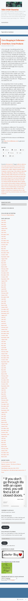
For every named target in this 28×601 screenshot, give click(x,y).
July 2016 (3, 348)
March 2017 (4, 332)
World (23, 198)
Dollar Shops (9, 179)
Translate (12, 587)
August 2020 (4, 265)
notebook (6, 190)
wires (21, 198)
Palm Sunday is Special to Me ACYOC (10, 475)
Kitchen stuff (7, 188)
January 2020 (4, 277)
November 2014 (5, 389)
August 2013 (4, 419)
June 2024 (3, 239)
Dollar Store (15, 179)
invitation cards (18, 186)
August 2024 (4, 235)
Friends (21, 181)
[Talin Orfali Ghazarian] (14, 4)
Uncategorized (9, 171)
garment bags (4, 183)
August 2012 (4, 443)
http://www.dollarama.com (11, 148)
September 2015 (5, 368)
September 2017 (5, 320)
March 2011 (4, 463)
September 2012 (5, 441)
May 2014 (3, 401)
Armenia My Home (5, 473)
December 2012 (5, 435)
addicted (19, 171)
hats (24, 185)
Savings (14, 193)
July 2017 (3, 324)
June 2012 (3, 447)
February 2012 (4, 455)
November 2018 (5, 304)
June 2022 (3, 245)
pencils (17, 192)
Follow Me (5, 534)
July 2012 (3, 445)
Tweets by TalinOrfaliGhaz (7, 222)
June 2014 (3, 399)
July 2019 (3, 290)
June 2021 (3, 253)
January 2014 (4, 409)
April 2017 (3, 330)
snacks (19, 195)
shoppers (3, 195)
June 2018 (3, 308)
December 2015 (5, 362)
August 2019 (4, 288)
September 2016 (5, 344)
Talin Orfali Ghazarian (10, 10)
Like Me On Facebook (7, 215)
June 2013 (3, 423)
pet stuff (24, 192)
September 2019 (5, 286)
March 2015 (4, 380)
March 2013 (4, 429)
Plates (2, 193)
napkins (23, 188)
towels (6, 198)
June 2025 (3, 229)
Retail (11, 193)
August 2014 (4, 395)
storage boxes (9, 197)
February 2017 (4, 334)
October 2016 (4, 342)
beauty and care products (9, 173)
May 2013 (3, 425)
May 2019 (3, 294)
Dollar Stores (22, 179)
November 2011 (5, 461)
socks (22, 195)
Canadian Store (4, 176)
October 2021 (4, 251)
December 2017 (5, 316)
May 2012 (3, 449)
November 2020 (5, 259)
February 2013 (4, 431)
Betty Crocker (19, 173)
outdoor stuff (7, 192)
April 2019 (3, 296)
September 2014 (5, 393)
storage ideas (15, 197)
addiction (23, 171)
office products (12, 190)
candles (10, 176)
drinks (7, 181)
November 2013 (5, 413)
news (2, 190)
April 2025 (3, 233)
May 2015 (3, 376)
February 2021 (4, 257)
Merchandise (15, 188)
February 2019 (4, 300)
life (10, 188)
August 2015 (4, 370)
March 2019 (4, 298)
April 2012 (3, 451)
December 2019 (5, 279)
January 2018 (4, 314)
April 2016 (3, 354)
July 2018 (3, 306)
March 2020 (4, 273)
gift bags (10, 183)
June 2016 (3, 350)
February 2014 (4, 407)
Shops (12, 195)
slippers (15, 195)
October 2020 (4, 261)
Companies (3, 178)
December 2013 (5, 411)
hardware (21, 185)
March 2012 (4, 453)
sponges (3, 197)
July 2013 (3, 421)
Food (18, 181)
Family (11, 181)
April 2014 (3, 403)
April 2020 (3, 271)
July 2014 (3, 397)
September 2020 (5, 263)
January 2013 (4, 433)
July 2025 (3, 227)
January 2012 (4, 457)
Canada (23, 174)
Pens (20, 192)
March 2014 (4, 405)
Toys (9, 198)
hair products (4, 185)
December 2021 (5, 247)
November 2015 (5, 364)
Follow (4, 550)
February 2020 (4, 275)
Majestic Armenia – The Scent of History (11, 471)
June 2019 (3, 292)
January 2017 (4, 336)
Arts (2, 173)
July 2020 (3, 267)
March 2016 (4, 356)
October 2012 (4, 439)
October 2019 (4, 284)
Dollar (5, 179)
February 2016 (4, 358)
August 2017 (4, 322)
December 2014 (5, 387)
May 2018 (3, 310)
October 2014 (4, 391)
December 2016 (5, 338)
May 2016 (3, 352)
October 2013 (4, 415)
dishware (19, 178)
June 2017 (3, 326)
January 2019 (4, 302)
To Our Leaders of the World (8, 469)
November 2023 (5, 241)
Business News (17, 174)
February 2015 (4, 382)
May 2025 (3, 231)
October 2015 (4, 366)
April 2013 (3, 427)
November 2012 (5, 437)
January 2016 (4, 360)
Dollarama (3, 181)
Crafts (15, 178)
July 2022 (3, 243)
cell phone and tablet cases (18, 176)
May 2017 (3, 328)
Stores (20, 197)
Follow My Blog (6, 522)
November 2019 (5, 282)
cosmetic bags (10, 178)
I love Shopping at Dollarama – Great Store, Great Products (14, 45)
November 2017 (5, 318)
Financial (15, 181)
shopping (8, 195)
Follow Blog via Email (8, 538)
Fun (25, 181)
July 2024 (3, 237)
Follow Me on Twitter (8, 220)
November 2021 (5, 249)
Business (12, 174)
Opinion (18, 190)
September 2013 (5, 417)
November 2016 (5, 340)
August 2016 (4, 346)
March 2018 (4, 312)
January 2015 (4, 384)
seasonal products (20, 193)
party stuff (13, 192)
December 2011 (5, 459)
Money (19, 188)
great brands (15, 183)
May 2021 (3, 255)
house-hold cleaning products (8, 186)
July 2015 (3, 372)
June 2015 (3, 374)
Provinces (7, 193)
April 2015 (3, 378)
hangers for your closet (13, 185)
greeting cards (22, 183)
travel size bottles (15, 198)
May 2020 (3, 269)
